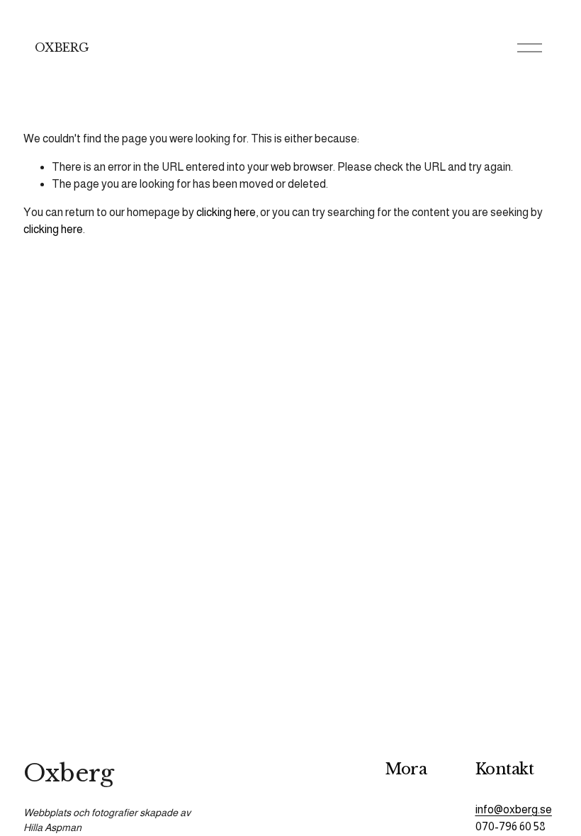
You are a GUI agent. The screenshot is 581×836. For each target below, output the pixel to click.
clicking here (226, 212)
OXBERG (62, 47)
